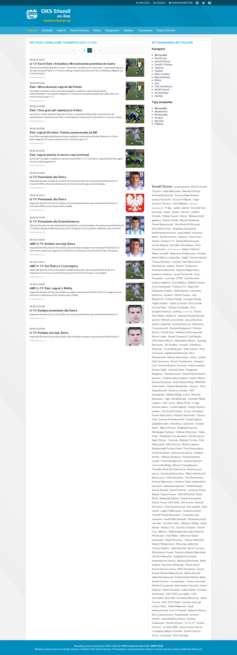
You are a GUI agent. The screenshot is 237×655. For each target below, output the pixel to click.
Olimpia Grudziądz (178, 307)
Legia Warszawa (171, 191)
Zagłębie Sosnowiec (185, 556)
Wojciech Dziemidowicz (191, 315)
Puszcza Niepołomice (186, 195)
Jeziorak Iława (176, 369)
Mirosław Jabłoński (187, 543)
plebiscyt (171, 315)
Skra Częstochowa (162, 614)
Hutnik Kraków (160, 452)
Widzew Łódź (196, 215)
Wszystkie (161, 55)
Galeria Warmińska (177, 386)
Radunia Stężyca (197, 610)
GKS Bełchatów (194, 477)
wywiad (183, 344)
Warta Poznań (168, 427)
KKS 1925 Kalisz (171, 602)
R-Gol (187, 411)
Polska (155, 240)
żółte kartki (158, 386)
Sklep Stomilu (166, 30)
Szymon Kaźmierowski (171, 419)
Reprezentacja (162, 77)
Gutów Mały (159, 307)
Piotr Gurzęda (181, 635)
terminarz (197, 411)
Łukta (186, 394)
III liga (195, 402)
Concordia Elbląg (161, 465)
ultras (193, 357)
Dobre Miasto (197, 378)
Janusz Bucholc (193, 319)
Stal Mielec (172, 535)
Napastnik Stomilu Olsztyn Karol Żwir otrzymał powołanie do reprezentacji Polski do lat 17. (74, 314)
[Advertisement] (143, 15)
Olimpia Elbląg (174, 394)
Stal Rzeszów (191, 278)
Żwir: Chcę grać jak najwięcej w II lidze (56, 110)
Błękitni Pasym (196, 282)
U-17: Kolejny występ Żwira (49, 332)
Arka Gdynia (191, 348)
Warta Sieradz (192, 573)
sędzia (176, 207)
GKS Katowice (174, 477)
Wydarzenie (161, 114)
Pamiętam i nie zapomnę (173, 436)
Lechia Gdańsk (178, 406)
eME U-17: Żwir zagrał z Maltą (51, 288)
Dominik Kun (198, 207)
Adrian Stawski (171, 589)
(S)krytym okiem (189, 535)
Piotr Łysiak (195, 303)
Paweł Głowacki (177, 336)
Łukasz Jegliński (161, 282)
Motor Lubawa (190, 444)
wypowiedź (183, 232)
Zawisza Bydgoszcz (180, 328)
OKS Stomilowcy (164, 86)
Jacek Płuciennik (183, 274)
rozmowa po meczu (181, 452)
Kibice (97, 30)
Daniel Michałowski (187, 240)
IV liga (168, 207)
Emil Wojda (194, 336)
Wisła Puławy (183, 294)
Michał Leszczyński (172, 319)
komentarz (158, 539)
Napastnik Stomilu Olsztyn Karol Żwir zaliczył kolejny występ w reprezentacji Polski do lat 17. (75, 336)
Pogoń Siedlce (160, 303)
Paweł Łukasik (198, 257)
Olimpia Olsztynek (186, 431)
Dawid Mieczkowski (175, 519)
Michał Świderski (189, 220)
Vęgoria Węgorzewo (187, 269)
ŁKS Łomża (187, 502)
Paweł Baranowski (162, 224)
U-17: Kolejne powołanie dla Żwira (53, 310)
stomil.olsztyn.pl (181, 324)
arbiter (185, 207)
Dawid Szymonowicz (194, 373)
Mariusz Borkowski (187, 560)
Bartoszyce (158, 477)
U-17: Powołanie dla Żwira (48, 177)
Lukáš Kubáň (188, 589)
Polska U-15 (179, 286)
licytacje (182, 365)
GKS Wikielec (180, 203)
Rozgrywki (112, 30)
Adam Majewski (177, 606)
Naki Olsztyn (159, 440)
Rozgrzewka (181, 614)
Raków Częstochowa (164, 494)
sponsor (194, 386)
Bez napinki (193, 506)
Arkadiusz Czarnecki (181, 423)
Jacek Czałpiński (161, 324)
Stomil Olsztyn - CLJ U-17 (180, 622)
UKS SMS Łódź (185, 494)
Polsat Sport (192, 564)
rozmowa (197, 232)
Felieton (159, 123)
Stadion (128, 30)
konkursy (157, 294)
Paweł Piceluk (160, 489)
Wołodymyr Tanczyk (186, 585)
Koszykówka (161, 92)
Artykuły (47, 30)
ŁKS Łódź (173, 502)
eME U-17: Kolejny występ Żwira (52, 243)
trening (176, 261)
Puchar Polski (170, 220)
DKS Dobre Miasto (162, 340)
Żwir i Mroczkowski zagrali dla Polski (56, 87)
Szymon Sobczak (191, 602)
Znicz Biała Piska (161, 228)
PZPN (179, 278)
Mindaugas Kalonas (163, 431)
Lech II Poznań (177, 610)
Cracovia (173, 440)
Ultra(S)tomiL (178, 398)
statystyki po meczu (190, 626)
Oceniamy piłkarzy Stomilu (167, 631)
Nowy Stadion (162, 73)
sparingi (201, 340)
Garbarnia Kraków (162, 290)
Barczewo (157, 344)
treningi (192, 398)
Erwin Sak (187, 311)
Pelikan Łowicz (170, 215)
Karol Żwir (195, 236)
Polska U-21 (168, 527)
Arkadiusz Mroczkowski (188, 332)
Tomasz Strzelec (161, 261)
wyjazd (170, 265)
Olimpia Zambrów (171, 456)
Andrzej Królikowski (163, 269)
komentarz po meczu (164, 560)
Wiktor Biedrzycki (196, 473)
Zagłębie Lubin (160, 423)
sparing (177, 311)
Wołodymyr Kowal (162, 552)
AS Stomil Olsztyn (172, 411)
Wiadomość (161, 111)
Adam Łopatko (196, 365)
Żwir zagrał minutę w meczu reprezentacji (59, 154)
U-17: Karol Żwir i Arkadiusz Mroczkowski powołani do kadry (73, 63)
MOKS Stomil (162, 89)
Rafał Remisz (181, 290)
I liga (167, 398)
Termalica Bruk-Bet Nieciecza (169, 469)
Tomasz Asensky (196, 581)
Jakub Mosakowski (162, 577)
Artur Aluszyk (174, 249)
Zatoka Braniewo (161, 382)
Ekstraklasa (187, 245)
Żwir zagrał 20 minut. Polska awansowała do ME (64, 132)
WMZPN (200, 382)
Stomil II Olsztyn (163, 64)
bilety (155, 236)
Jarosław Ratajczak (173, 564)
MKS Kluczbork (186, 568)
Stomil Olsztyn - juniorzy (174, 236)
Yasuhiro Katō (171, 523)
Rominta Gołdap (177, 390)
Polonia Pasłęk (173, 299)
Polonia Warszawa (162, 481)
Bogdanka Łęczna (187, 427)
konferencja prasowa (164, 232)
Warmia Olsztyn (191, 191)
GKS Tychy (168, 402)
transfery (195, 290)
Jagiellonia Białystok (176, 352)
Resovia (195, 394)
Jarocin (156, 319)
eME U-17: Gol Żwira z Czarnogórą (54, 266)
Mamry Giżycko (191, 249)
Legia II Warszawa (171, 510)
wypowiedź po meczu (173, 618)
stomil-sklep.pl (160, 245)
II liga (196, 199)
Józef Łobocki (182, 186)
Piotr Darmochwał (174, 506)
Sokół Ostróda (178, 303)
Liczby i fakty (159, 606)
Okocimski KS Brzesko (187, 224)
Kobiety (159, 95)
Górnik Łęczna (196, 436)
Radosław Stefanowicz (183, 253)
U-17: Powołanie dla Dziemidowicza (54, 221)
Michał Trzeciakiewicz (185, 465)
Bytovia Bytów (167, 365)
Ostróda (169, 278)
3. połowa (165, 635)
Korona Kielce (160, 406)
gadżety (156, 220)
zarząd (175, 211)
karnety (156, 378)
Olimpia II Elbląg (189, 523)
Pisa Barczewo (172, 373)
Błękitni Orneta (188, 440)
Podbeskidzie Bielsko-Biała (190, 577)
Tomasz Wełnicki (194, 539)
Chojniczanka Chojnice (175, 378)
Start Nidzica (179, 282)
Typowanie (145, 30)
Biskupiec (157, 398)
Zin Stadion (171, 344)
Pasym (197, 311)
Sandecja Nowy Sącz (172, 473)
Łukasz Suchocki (161, 199)
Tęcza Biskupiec (173, 348)
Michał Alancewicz (178, 357)
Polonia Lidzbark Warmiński (190, 552)
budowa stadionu (162, 274)
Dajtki (184, 257)
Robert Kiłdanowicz (163, 543)
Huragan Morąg (192, 299)
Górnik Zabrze (194, 419)
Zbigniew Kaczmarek (184, 228)
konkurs (168, 294)
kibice (183, 215)
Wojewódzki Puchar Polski (167, 448)
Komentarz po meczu (164, 568)
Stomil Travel (159, 502)
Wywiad (159, 120)
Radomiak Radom (169, 498)
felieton (162, 531)
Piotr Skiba (158, 315)
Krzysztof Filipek (181, 199)
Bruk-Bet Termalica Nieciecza (182, 597)
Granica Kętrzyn (192, 460)
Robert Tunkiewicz (187, 265)
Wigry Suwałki (160, 253)
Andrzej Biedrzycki (162, 195)
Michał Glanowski (184, 415)
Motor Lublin (159, 336)
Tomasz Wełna (160, 548)
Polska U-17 (168, 240)
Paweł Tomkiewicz (181, 361)
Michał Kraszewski (162, 585)
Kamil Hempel (194, 485)
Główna (33, 30)
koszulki (174, 245)
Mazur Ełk (193, 286)
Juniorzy (159, 67)
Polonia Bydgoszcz (171, 460)
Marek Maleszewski (172, 573)
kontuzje (157, 211)
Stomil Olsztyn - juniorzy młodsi (188, 489)
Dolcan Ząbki (159, 369)
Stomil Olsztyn (79, 30)
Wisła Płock (184, 402)
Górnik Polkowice (162, 556)
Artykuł (159, 117)
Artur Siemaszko (161, 286)
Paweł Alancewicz (162, 415)
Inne (157, 83)
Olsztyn (184, 211)
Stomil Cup (160, 58)
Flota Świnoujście (193, 448)
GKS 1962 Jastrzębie (178, 593)
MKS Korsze (173, 444)
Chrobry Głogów (186, 527)
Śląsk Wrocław (174, 539)
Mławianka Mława (185, 340)
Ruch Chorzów (196, 548)
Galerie (61, 30)
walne (166, 211)
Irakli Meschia (178, 548)
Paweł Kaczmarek (191, 498)
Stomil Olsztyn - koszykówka (168, 581)
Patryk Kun (167, 332)
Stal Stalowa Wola (183, 382)
